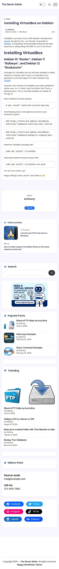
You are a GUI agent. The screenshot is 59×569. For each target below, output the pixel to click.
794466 (7, 81)
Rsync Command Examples (29, 347)
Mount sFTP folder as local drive (31, 320)
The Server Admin (12, 4)
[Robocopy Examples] (9, 338)
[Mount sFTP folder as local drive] (9, 324)
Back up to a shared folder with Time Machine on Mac (29, 429)
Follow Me (29, 208)
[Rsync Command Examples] (9, 351)
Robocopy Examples (26, 334)
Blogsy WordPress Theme (29, 564)
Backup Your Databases (15, 440)
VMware (7, 44)
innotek (7, 41)
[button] (43, 4)
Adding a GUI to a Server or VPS (19, 419)
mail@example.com (15, 479)
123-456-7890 (12, 488)
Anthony (11, 29)
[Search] (51, 272)
